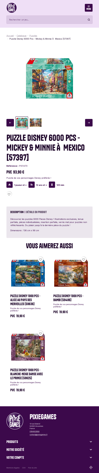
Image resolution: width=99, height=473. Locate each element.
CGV (24, 468)
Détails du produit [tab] (36, 212)
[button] (21, 122)
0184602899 (34, 431)
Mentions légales (13, 468)
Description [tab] (17, 212)
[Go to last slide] (10, 122)
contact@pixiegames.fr (38, 435)
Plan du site (32, 468)
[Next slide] (89, 122)
